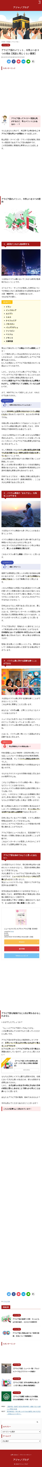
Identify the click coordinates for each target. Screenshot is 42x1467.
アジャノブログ (21, 7)
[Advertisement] (21, 92)
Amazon (22, 942)
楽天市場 (22, 949)
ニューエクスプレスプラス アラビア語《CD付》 (21, 929)
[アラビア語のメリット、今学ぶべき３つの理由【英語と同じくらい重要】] (23, 61)
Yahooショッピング (22, 955)
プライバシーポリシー (25, 1454)
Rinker (12, 931)
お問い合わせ (14, 1454)
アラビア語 (6, 1301)
